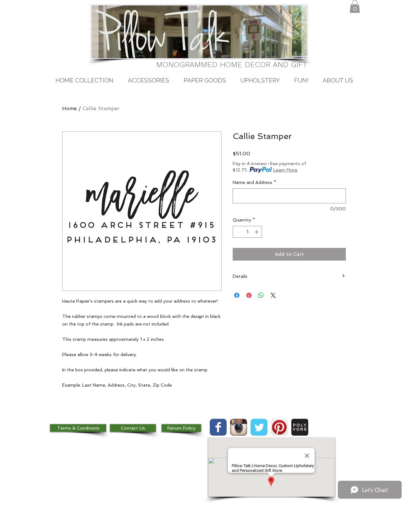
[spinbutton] (247, 231)
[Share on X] (273, 295)
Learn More (285, 169)
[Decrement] (238, 231)
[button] (354, 6)
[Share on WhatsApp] (261, 295)
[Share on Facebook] (237, 295)
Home (69, 108)
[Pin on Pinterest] (249, 295)
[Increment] (257, 231)
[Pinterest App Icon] (279, 427)
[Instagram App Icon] (238, 427)
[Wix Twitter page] (259, 427)
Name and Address (254, 182)
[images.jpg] (299, 427)
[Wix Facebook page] (218, 427)
